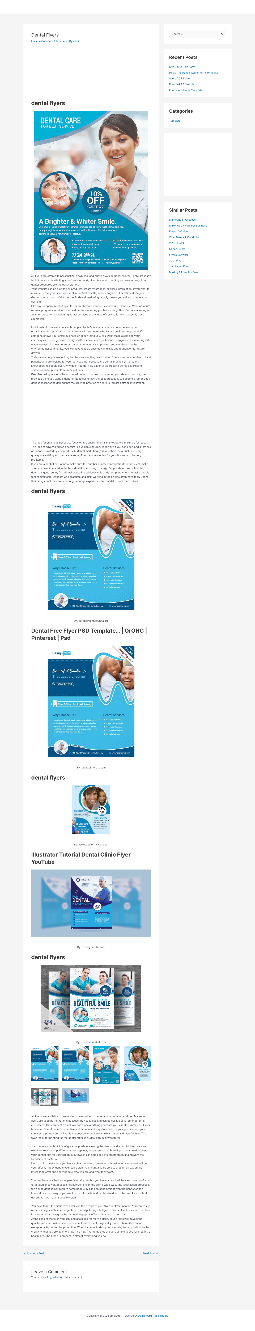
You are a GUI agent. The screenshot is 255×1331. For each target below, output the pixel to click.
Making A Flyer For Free (183, 272)
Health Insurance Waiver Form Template (193, 72)
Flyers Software (179, 254)
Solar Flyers (176, 260)
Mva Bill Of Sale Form (182, 67)
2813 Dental (176, 243)
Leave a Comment (42, 41)
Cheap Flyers (177, 249)
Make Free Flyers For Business (188, 225)
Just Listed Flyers (180, 266)
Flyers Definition (179, 231)
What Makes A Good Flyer (185, 237)
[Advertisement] (60, 72)
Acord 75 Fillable (179, 78)
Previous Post (34, 1253)
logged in (53, 1277)
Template (61, 41)
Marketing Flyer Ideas (182, 219)
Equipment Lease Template (185, 90)
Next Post (150, 1253)
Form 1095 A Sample (181, 84)
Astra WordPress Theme (153, 1315)
